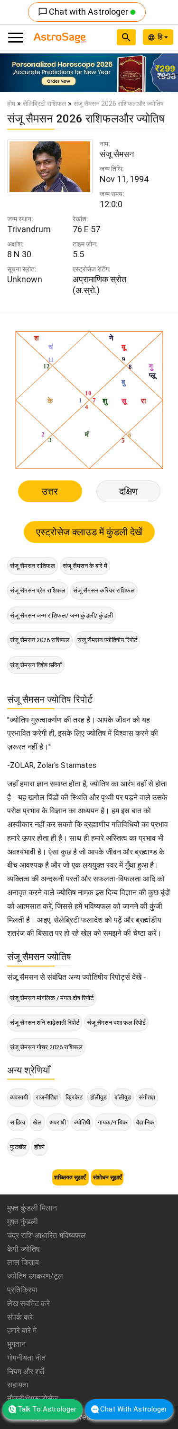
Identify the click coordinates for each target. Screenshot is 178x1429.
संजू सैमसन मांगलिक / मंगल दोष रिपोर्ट (52, 998)
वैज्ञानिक (145, 1122)
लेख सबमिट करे (28, 1303)
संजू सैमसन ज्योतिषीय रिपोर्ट (107, 640)
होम (11, 103)
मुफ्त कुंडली (22, 1221)
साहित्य (17, 1122)
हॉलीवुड (98, 1097)
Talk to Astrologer (47, 1409)
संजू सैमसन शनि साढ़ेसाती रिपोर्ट (44, 1022)
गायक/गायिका (113, 1122)
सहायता (17, 1384)
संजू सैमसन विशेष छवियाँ (36, 665)
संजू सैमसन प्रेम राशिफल (38, 590)
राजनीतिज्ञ (47, 1097)
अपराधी (57, 1122)
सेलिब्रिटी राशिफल (44, 103)
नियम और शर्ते (25, 1371)
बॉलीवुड (122, 1097)
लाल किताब (23, 1262)
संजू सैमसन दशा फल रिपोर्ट (116, 1022)
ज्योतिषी (82, 1122)
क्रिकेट (74, 1097)
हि (161, 37)
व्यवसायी (19, 1097)
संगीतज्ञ (147, 1097)
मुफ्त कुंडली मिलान (32, 1207)
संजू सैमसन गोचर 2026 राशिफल (46, 1047)
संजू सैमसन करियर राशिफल (104, 590)
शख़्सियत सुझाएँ (70, 1177)
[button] (13, 72)
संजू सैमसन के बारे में (85, 565)
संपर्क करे (20, 1317)
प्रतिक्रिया (22, 1289)
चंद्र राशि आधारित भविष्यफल (46, 1235)
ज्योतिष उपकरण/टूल (35, 1276)
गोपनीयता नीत (26, 1357)
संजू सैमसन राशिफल (32, 565)
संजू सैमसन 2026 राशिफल (40, 640)
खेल (37, 1122)
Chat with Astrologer (84, 12)
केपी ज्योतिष (23, 1249)
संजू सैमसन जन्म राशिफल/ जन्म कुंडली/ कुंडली (61, 615)
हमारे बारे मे (22, 1330)
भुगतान (16, 1344)
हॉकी (39, 1146)
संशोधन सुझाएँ (107, 1177)
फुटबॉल (18, 1146)
